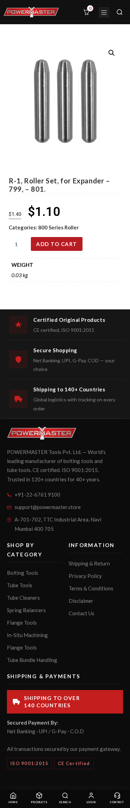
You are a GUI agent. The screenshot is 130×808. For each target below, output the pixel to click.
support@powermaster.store (48, 507)
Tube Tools (19, 585)
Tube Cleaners (23, 597)
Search (65, 802)
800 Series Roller (58, 227)
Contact (117, 802)
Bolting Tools (22, 573)
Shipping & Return (89, 563)
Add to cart (56, 244)
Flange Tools (22, 622)
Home (13, 802)
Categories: (23, 227)
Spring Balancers (26, 610)
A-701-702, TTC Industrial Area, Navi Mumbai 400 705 (58, 524)
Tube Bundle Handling (32, 660)
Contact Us (81, 613)
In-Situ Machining (27, 635)
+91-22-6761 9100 (37, 494)
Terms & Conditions (91, 588)
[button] (111, 53)
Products (39, 802)
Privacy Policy (85, 576)
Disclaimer (81, 601)
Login (91, 802)
